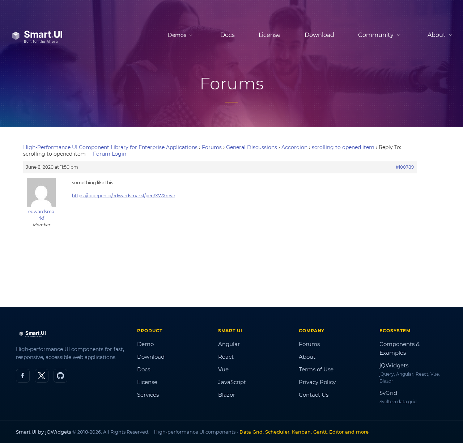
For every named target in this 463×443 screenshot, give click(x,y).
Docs (227, 34)
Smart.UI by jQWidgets (43, 432)
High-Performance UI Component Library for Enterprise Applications (110, 147)
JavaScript (232, 382)
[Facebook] (23, 376)
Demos (177, 35)
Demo (145, 344)
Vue (223, 369)
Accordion (294, 147)
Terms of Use (316, 369)
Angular (229, 344)
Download (319, 34)
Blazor (226, 394)
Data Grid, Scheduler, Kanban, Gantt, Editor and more (304, 432)
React (226, 356)
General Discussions (251, 147)
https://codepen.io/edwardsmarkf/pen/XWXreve (123, 195)
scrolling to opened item (343, 147)
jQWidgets (393, 365)
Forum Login (109, 154)
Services (148, 394)
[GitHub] (60, 376)
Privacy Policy (317, 382)
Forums (212, 147)
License (270, 34)
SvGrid (388, 392)
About (307, 356)
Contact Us (313, 394)
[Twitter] (41, 376)
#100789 (405, 167)
